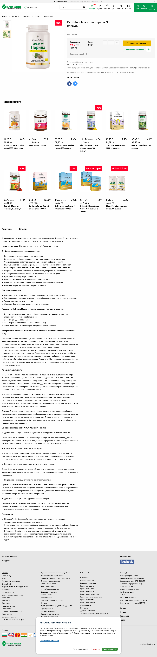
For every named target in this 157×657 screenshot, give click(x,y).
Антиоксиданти (8, 592)
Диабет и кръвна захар (50, 581)
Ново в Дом (124, 573)
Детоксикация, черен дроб (52, 575)
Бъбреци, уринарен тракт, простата (55, 578)
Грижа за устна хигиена (89, 594)
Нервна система (8, 606)
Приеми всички (110, 649)
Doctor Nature (78, 65)
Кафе (4, 578)
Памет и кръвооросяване (12, 611)
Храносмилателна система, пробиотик (56, 573)
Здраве (5, 573)
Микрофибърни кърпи (129, 575)
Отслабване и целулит (50, 589)
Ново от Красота (87, 580)
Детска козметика (87, 611)
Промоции (124, 616)
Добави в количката (139, 43)
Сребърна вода (47, 609)
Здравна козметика (88, 583)
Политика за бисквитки (49, 640)
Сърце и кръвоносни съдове (13, 620)
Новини (123, 612)
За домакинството (127, 587)
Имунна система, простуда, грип (15, 587)
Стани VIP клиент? (61, 1)
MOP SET (123, 595)
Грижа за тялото (87, 591)
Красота (83, 577)
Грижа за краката (87, 602)
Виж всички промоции (135, 49)
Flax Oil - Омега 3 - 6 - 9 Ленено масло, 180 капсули (89, 148)
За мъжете (6, 603)
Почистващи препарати (129, 589)
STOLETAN (84, 573)
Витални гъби (46, 595)
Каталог (123, 608)
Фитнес (44, 603)
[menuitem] (152, 7)
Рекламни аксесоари (128, 597)
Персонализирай (80, 649)
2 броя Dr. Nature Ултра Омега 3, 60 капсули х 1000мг (89, 208)
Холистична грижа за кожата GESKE (95, 613)
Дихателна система (9, 617)
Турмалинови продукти (50, 614)
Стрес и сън (6, 609)
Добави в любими (149, 51)
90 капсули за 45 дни (84, 62)
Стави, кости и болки (49, 584)
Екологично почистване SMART (132, 603)
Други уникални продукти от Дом (133, 600)
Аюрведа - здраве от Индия (52, 600)
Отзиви (22, 229)
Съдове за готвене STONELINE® (132, 581)
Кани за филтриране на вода (131, 584)
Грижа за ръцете (87, 600)
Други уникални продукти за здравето (56, 606)
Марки (122, 620)
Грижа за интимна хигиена (91, 597)
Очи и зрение (7, 614)
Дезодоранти (85, 605)
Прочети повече (73, 77)
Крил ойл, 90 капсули (37, 145)
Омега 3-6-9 (6, 584)
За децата (6, 598)
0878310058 (32, 7)
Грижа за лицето (87, 589)
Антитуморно (46, 597)
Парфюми (84, 608)
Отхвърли (95, 649)
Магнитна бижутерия (49, 617)
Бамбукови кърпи (127, 592)
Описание (7, 229)
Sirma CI (152, 644)
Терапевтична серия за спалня (132, 578)
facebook (127, 561)
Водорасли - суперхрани (50, 592)
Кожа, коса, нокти (48, 587)
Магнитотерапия (48, 611)
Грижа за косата (87, 586)
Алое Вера (6, 589)
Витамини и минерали (11, 581)
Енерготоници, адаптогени (12, 595)
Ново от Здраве (8, 576)
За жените (6, 600)
